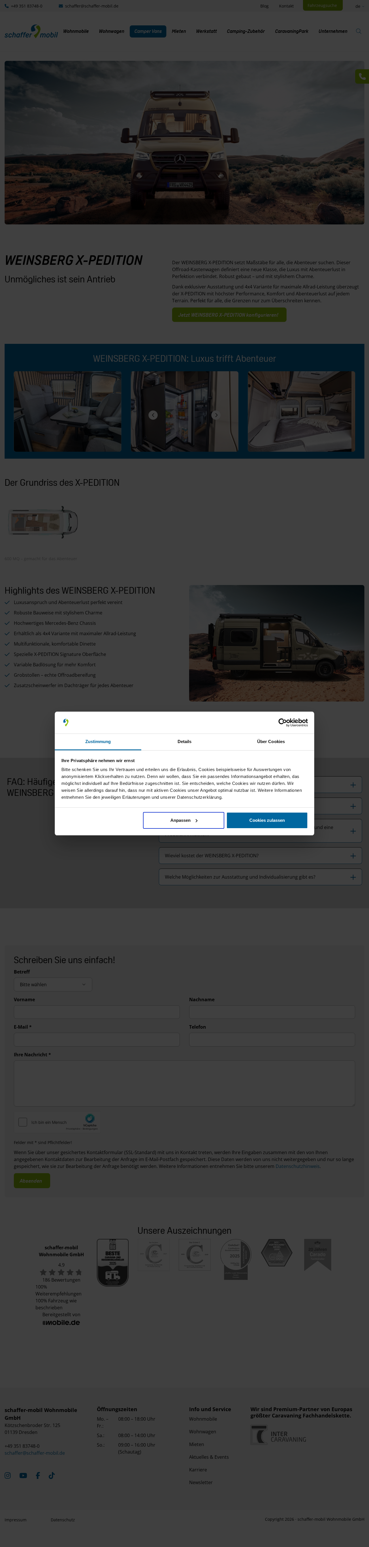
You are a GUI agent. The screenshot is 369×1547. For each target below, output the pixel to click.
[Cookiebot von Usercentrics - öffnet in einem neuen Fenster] (282, 722)
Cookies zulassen (267, 820)
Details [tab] (185, 741)
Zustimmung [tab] (98, 741)
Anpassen (180, 820)
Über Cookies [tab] (271, 741)
